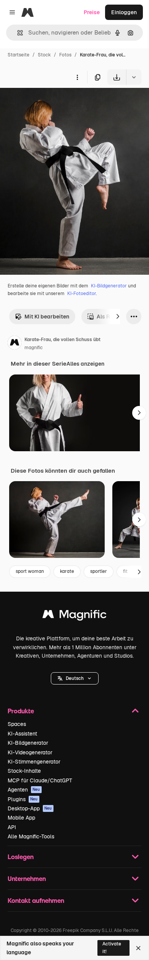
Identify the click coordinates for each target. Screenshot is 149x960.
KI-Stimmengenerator (34, 761)
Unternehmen (27, 878)
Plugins (23, 799)
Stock (44, 55)
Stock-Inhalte (24, 770)
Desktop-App (30, 808)
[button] (75, 678)
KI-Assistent (22, 733)
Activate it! (111, 947)
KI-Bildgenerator (109, 286)
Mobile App (21, 817)
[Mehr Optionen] (77, 77)
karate (67, 571)
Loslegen (21, 857)
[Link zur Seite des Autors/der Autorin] (14, 344)
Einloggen (124, 12)
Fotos (65, 55)
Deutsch (75, 678)
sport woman (30, 571)
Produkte (21, 711)
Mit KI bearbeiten (46, 316)
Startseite (18, 55)
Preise (92, 12)
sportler (98, 571)
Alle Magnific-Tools (31, 836)
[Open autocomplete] (17, 33)
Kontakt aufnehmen (36, 900)
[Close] (138, 948)
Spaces (17, 724)
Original (49, 102)
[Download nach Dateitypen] (133, 77)
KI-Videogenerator (30, 752)
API (12, 827)
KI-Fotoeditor (81, 293)
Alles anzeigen (85, 363)
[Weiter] (118, 316)
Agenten (24, 789)
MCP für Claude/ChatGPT (40, 780)
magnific (33, 348)
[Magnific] (74, 616)
